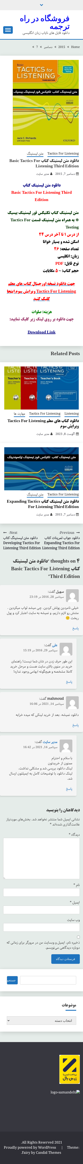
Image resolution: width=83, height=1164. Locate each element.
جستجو (11, 980)
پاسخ (75, 628)
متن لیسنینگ (35, 153)
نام (76, 885)
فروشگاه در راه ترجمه (45, 22)
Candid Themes (48, 1153)
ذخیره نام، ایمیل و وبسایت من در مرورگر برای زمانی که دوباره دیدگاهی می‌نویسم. (43, 945)
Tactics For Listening (63, 153)
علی (54, 645)
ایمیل (75, 902)
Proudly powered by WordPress (30, 1148)
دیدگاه (74, 834)
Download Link (42, 332)
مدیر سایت (42, 174)
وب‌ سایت (73, 920)
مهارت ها (19, 414)
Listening (71, 414)
